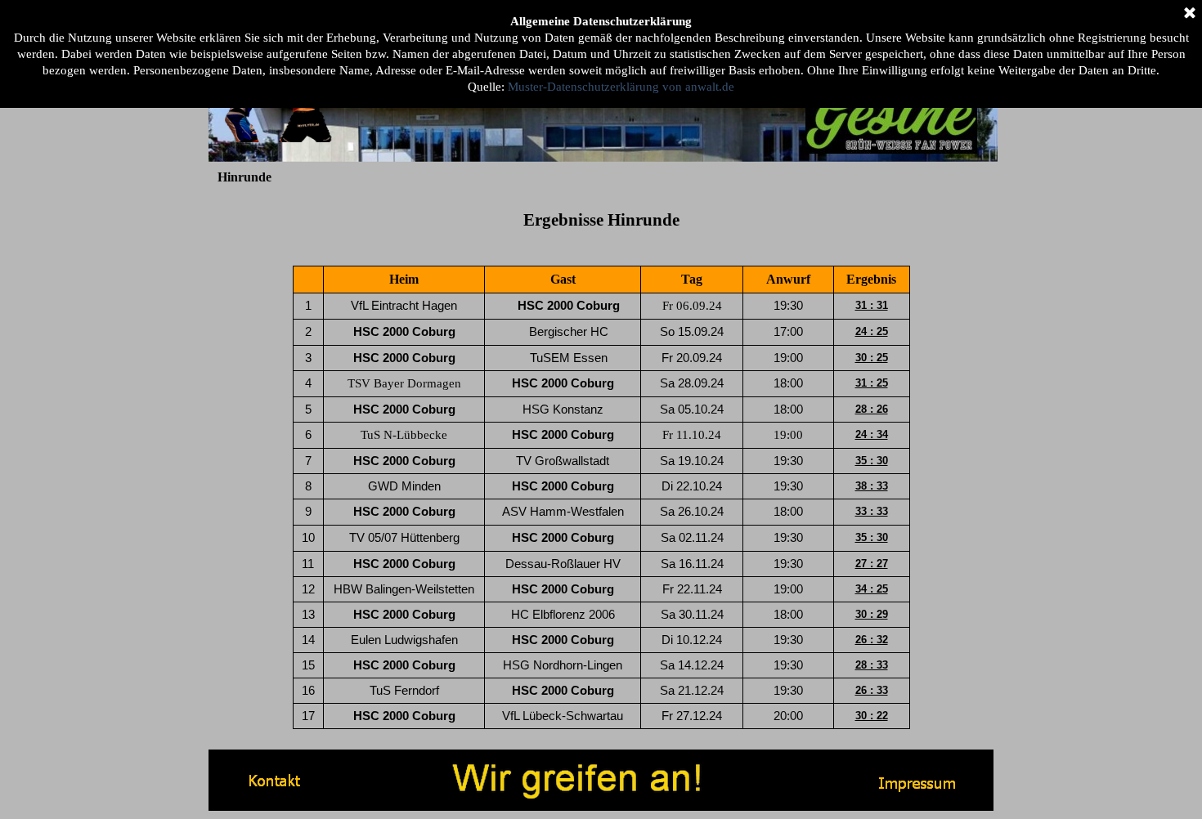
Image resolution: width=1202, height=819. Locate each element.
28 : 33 (871, 665)
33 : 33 (871, 511)
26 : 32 (871, 639)
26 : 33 (871, 690)
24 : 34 (871, 434)
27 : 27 (871, 563)
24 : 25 (871, 331)
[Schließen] (1190, 14)
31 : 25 (871, 383)
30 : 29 (871, 614)
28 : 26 (871, 409)
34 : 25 (871, 589)
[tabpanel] (601, 220)
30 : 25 (871, 357)
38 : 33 (871, 486)
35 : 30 (871, 460)
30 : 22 (871, 715)
